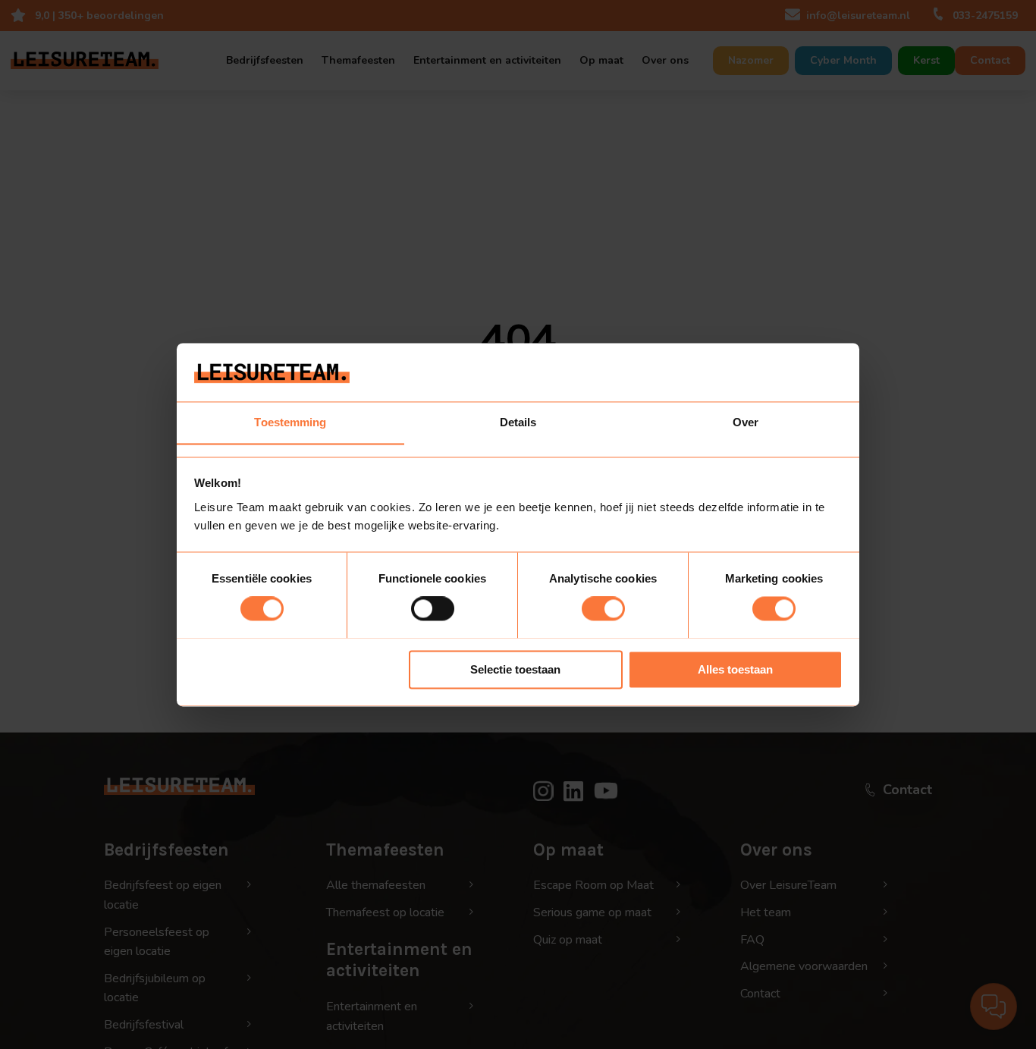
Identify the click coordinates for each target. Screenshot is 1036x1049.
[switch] (432, 608)
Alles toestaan (735, 669)
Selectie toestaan (515, 669)
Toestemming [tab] (290, 422)
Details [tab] (518, 422)
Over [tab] (745, 422)
